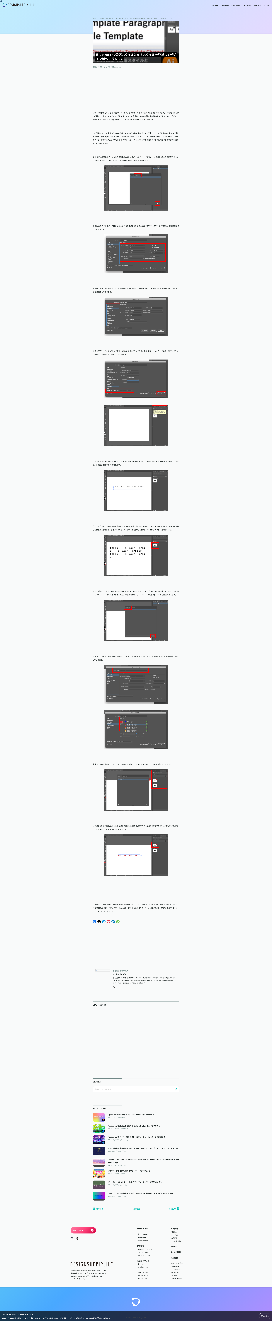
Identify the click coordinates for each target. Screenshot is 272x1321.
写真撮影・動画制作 (176, 1279)
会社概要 (174, 1228)
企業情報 (174, 1238)
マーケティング (175, 1273)
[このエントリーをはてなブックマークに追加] (104, 921)
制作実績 (140, 1246)
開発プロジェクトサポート (145, 1249)
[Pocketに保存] (108, 921)
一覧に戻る (136, 1209)
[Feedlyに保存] (118, 921)
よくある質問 (176, 1252)
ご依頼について (143, 1260)
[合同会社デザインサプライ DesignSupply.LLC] (18, 5)
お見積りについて (143, 1267)
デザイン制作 (175, 1266)
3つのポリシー (175, 1235)
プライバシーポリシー (144, 1279)
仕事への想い (142, 1228)
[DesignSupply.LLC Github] (72, 1238)
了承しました (265, 1316)
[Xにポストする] (99, 921)
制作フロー (141, 1264)
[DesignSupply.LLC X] (77, 1239)
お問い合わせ (142, 1272)
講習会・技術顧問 (143, 1240)
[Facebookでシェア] (94, 921)
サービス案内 (142, 1234)
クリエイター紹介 (176, 1241)
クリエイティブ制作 (143, 1252)
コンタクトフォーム (143, 1276)
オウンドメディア (177, 1263)
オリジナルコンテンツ (144, 1255)
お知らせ (174, 1246)
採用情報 (174, 1257)
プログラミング (175, 1269)
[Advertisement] (136, 89)
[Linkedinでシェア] (113, 921)
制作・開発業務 (142, 1237)
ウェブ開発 (174, 1276)
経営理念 (174, 1232)
